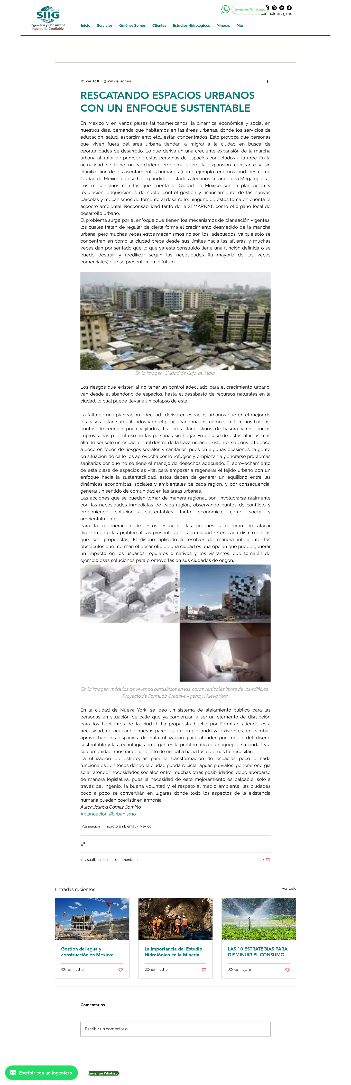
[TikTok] (289, 7)
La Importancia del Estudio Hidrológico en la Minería (173, 952)
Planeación (90, 826)
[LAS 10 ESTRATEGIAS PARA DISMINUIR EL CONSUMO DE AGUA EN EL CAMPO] (259, 919)
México (145, 826)
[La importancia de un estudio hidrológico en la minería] (175, 919)
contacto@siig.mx (276, 13)
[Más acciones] (267, 81)
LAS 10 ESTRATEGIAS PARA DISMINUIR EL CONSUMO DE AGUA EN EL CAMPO (258, 952)
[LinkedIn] (281, 7)
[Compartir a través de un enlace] (82, 843)
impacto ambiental (120, 826)
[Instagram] (274, 7)
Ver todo (289, 888)
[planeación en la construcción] (92, 919)
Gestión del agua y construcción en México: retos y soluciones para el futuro (88, 952)
